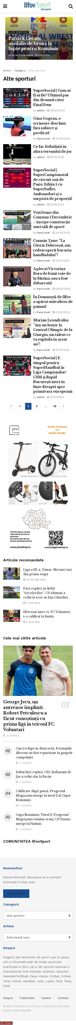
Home (7, 70)
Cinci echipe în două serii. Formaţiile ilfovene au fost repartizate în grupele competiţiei (44, 752)
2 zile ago (32, 621)
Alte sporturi (18, 32)
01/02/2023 (62, 349)
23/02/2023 (62, 232)
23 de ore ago (35, 579)
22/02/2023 (62, 260)
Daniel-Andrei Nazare (22, 55)
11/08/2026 (43, 55)
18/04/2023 (56, 157)
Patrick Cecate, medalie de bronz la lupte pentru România (33, 43)
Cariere (46, 998)
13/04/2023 (56, 204)
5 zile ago (32, 602)
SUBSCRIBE (16, 893)
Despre (8, 998)
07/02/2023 (62, 312)
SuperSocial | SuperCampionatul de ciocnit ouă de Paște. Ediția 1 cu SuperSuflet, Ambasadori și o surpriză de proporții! (52, 184)
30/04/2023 (62, 138)
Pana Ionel (43, 138)
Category (20, 70)
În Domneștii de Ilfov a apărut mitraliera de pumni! (53, 302)
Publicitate (27, 998)
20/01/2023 (56, 397)
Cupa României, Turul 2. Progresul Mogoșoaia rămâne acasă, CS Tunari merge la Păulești (43, 819)
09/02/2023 (62, 288)
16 (54, 406)
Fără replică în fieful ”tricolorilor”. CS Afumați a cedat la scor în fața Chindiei (45, 593)
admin (41, 110)
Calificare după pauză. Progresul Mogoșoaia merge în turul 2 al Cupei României (43, 795)
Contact (63, 998)
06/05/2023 (57, 110)
